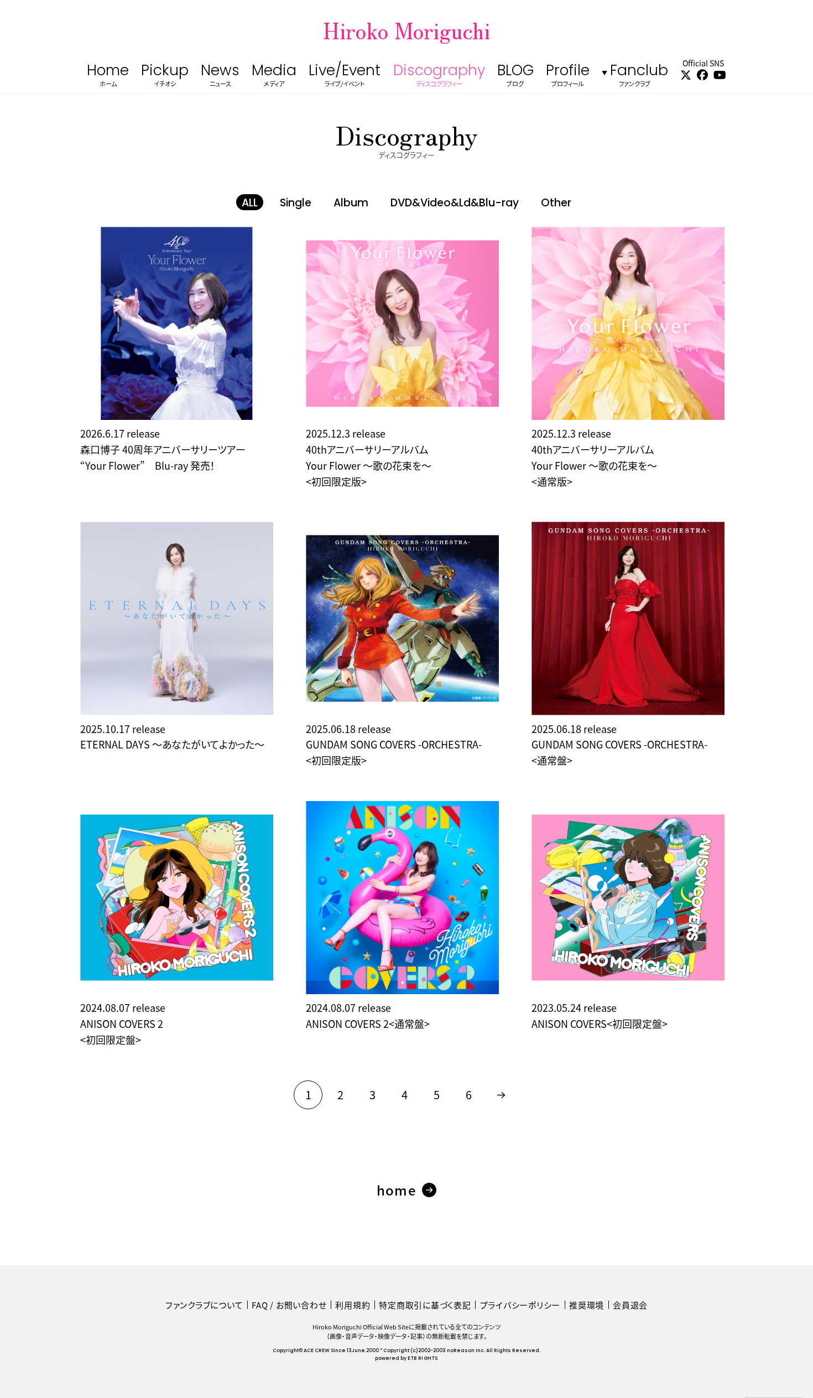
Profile (568, 76)
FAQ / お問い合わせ (289, 1305)
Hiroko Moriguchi (406, 30)
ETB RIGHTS (422, 1358)
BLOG (515, 76)
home (396, 1189)
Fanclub (639, 76)
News (220, 76)
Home (108, 76)
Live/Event (345, 76)
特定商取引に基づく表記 (425, 1305)
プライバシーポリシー (520, 1305)
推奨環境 (586, 1305)
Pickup (165, 76)
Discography (439, 76)
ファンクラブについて (204, 1305)
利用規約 (352, 1305)
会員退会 (630, 1305)
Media (274, 76)
